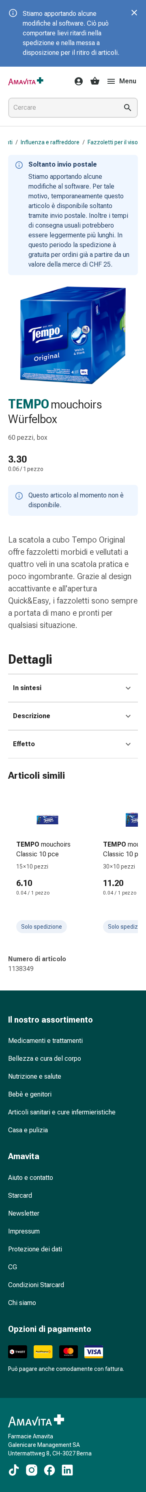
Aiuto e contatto (30, 1177)
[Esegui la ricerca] (127, 107)
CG (12, 1267)
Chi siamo (22, 1303)
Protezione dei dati (35, 1249)
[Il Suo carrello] (95, 81)
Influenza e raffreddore (50, 142)
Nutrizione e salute (34, 1076)
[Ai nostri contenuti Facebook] (49, 1470)
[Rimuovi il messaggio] (134, 13)
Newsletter (23, 1213)
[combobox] (62, 107)
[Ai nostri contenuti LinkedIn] (67, 1470)
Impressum (24, 1231)
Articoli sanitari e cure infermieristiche (62, 1112)
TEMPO (28, 404)
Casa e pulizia (28, 1130)
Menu (127, 81)
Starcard (20, 1195)
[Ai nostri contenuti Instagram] (31, 1470)
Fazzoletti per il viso (113, 142)
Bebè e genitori (30, 1094)
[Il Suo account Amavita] (76, 81)
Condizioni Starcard (36, 1285)
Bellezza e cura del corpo (44, 1058)
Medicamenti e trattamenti (45, 1041)
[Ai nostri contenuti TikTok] (13, 1470)
